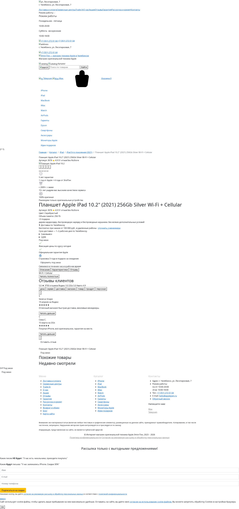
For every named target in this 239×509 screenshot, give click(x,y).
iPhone (101, 381)
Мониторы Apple (106, 407)
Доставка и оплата (52, 381)
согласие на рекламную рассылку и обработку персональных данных (53, 494)
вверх (3, 498)
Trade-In (47, 386)
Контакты (47, 404)
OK (2, 507)
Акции (46, 392)
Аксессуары (103, 404)
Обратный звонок (161, 398)
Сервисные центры (52, 383)
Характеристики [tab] (60, 269)
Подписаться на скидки (13, 490)
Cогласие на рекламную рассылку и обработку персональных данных (135, 437)
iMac (100, 389)
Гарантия (47, 398)
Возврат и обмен (51, 407)
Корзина (106, 78)
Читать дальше (47, 313)
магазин (71, 289)
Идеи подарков (105, 410)
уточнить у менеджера (109, 228)
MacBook (102, 386)
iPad (100, 383)
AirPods (101, 395)
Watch (101, 392)
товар (81, 289)
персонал (101, 289)
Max (61, 78)
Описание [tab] (45, 269)
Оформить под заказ (50, 262)
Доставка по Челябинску (53, 225)
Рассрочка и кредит (52, 401)
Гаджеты (102, 398)
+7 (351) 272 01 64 (66, 41)
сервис (50, 289)
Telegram (48, 78)
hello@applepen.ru (168, 395)
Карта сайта (49, 413)
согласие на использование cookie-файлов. (150, 501)
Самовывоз (46, 234)
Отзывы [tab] (74, 269)
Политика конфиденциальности (85, 437)
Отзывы (47, 395)
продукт (90, 289)
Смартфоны (103, 401)
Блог (45, 410)
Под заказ (45, 352)
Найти (84, 67)
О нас (45, 389)
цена (42, 289)
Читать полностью (49, 276)
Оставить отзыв (48, 342)
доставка (60, 289)
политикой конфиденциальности (113, 494)
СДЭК (43, 237)
